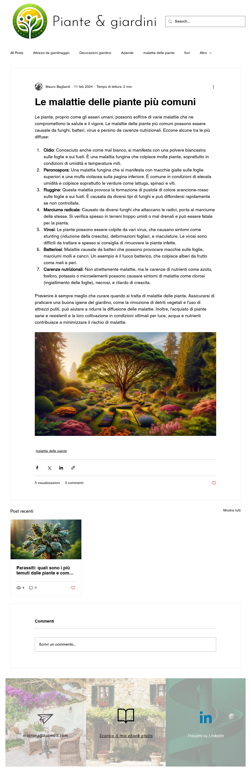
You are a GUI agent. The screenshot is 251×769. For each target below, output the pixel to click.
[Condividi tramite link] (73, 467)
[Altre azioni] (213, 87)
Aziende (127, 53)
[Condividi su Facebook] (37, 467)
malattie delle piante (159, 53)
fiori (187, 53)
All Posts (16, 53)
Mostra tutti (232, 510)
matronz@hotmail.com (45, 735)
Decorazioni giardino (95, 53)
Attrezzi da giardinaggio (51, 53)
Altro (203, 53)
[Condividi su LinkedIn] (61, 467)
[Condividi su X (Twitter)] (49, 467)
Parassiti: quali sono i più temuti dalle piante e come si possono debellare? (44, 570)
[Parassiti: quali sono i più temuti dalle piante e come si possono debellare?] (46, 539)
